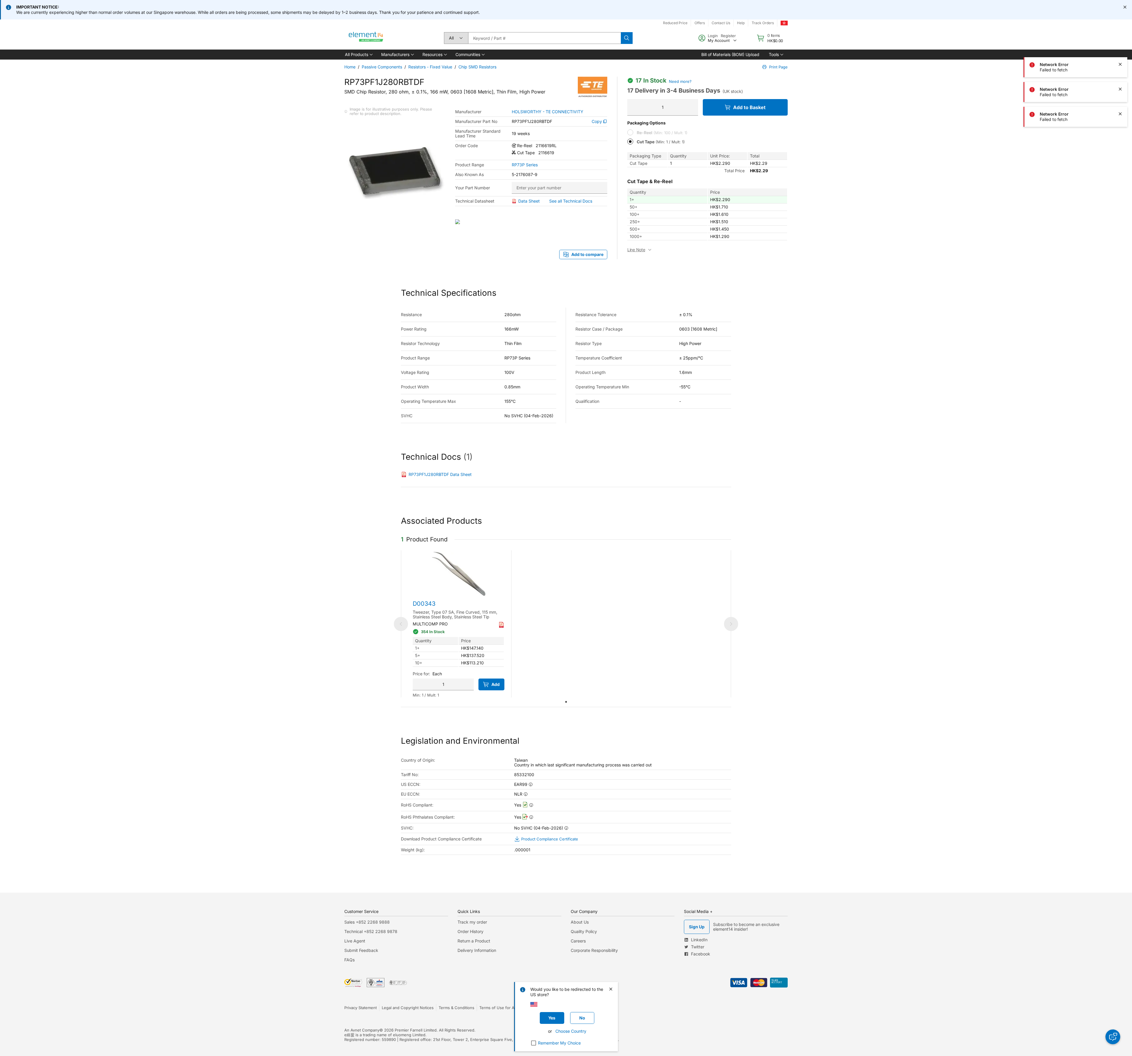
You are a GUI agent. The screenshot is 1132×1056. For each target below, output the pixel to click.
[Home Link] (366, 38)
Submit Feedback (361, 950)
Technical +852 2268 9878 (370, 931)
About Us (580, 921)
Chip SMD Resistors (477, 66)
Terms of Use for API (498, 1007)
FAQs (349, 959)
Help (741, 23)
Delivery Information (477, 950)
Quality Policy (584, 931)
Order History (470, 931)
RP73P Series (525, 164)
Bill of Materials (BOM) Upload (730, 54)
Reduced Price (675, 23)
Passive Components (382, 66)
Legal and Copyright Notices (408, 1007)
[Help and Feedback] (1112, 1036)
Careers (578, 940)
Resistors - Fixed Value (430, 66)
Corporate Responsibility (594, 950)
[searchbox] (544, 38)
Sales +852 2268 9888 (367, 921)
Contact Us (721, 23)
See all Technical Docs (570, 200)
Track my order (472, 921)
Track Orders (763, 23)
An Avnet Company (361, 1030)
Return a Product (474, 940)
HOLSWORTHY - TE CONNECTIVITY (547, 111)
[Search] (627, 38)
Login (713, 35)
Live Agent (354, 940)
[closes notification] (1125, 7)
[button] (358, 55)
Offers (700, 23)
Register (728, 35)
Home (350, 66)
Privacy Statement (360, 1007)
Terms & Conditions (456, 1007)
